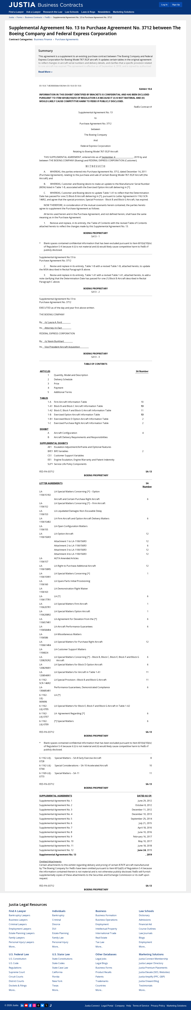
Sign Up (176, 4)
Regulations (15, 967)
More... (12, 946)
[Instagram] (34, 1005)
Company (120, 1006)
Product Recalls (103, 972)
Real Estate (101, 937)
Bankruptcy (58, 915)
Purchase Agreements (66, 39)
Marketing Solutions (123, 12)
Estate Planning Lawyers (22, 933)
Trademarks (102, 981)
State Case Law (60, 967)
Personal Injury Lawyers (21, 942)
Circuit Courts (16, 976)
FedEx (47, 17)
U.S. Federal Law (19, 954)
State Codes (58, 963)
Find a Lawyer (16, 12)
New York (57, 981)
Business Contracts (33, 17)
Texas (55, 985)
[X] (46, 1005)
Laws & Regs (88, 12)
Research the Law (52, 12)
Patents (100, 976)
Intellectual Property (106, 928)
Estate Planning (60, 933)
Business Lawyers (18, 919)
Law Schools (72, 12)
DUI (54, 928)
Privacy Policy (158, 1006)
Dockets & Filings (18, 985)
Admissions (145, 919)
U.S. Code (13, 963)
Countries (101, 985)
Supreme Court (17, 972)
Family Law (57, 937)
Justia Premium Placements (153, 967)
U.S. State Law (61, 954)
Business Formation (106, 915)
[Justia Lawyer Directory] (50, 1005)
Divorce (56, 924)
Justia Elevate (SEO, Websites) (154, 972)
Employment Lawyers (20, 928)
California (57, 972)
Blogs (142, 937)
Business (101, 911)
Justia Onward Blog (149, 981)
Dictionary (144, 915)
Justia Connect (92, 1006)
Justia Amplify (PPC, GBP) (152, 976)
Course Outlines (147, 928)
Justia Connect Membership (153, 958)
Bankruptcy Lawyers (19, 915)
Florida (55, 976)
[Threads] (38, 1005)
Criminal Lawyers (18, 924)
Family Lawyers (17, 937)
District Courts (16, 981)
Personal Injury (60, 942)
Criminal (56, 919)
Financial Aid (145, 924)
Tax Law (100, 942)
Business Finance (43, 39)
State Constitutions (62, 958)
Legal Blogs (102, 963)
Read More (44, 71)
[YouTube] (26, 1005)
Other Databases (106, 954)
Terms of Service (141, 1006)
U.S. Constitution (17, 958)
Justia (11, 17)
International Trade (106, 933)
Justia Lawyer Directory (151, 963)
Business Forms (104, 967)
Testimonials (145, 985)
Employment (102, 924)
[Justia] (22, 4)
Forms (19, 17)
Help (128, 1006)
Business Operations (106, 919)
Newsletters (104, 12)
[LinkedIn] (22, 1005)
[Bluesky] (42, 1005)
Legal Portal (107, 1006)
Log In (164, 4)
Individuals (58, 911)
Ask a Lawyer (33, 12)
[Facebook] (30, 1005)
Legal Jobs (101, 958)
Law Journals (145, 933)
